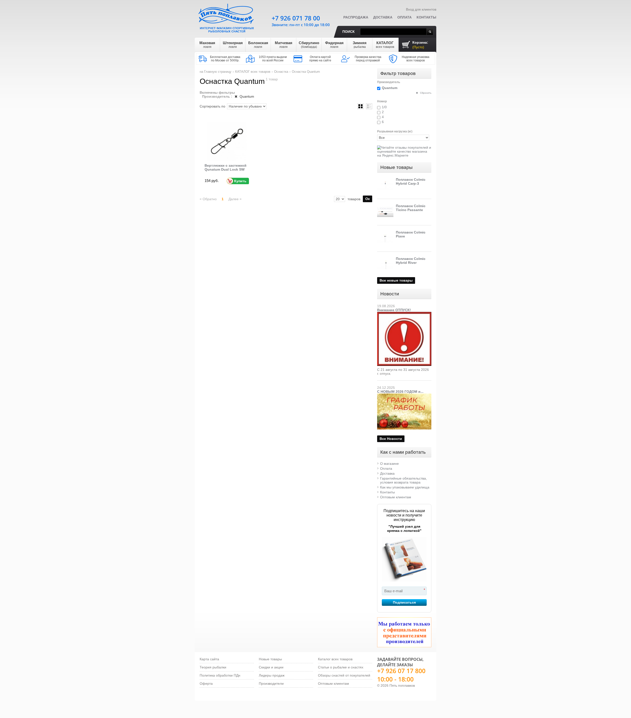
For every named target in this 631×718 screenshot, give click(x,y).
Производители (271, 683)
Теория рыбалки (213, 667)
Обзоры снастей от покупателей (344, 675)
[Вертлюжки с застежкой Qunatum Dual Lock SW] (227, 141)
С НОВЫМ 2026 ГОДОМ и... (400, 392)
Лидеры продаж (271, 675)
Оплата (404, 17)
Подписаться (404, 602)
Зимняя (360, 45)
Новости (389, 293)
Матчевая (283, 45)
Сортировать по (212, 106)
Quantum (246, 96)
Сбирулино (309, 45)
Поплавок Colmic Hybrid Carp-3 (410, 181)
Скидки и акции (271, 667)
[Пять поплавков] (227, 17)
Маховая (207, 45)
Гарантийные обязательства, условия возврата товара (403, 480)
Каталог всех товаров (335, 659)
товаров (354, 199)
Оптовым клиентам (395, 497)
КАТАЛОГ (385, 45)
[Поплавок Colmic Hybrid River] (385, 265)
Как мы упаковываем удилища (404, 487)
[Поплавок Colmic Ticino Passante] (385, 212)
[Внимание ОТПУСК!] (404, 314)
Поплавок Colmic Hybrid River (410, 261)
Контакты (426, 17)
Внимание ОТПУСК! (394, 310)
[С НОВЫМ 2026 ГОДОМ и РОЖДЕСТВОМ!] (404, 395)
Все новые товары (396, 280)
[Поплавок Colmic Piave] (385, 238)
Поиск (348, 32)
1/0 (384, 107)
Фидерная (334, 45)
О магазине (389, 464)
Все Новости (391, 439)
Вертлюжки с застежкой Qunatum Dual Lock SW (225, 167)
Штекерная (233, 45)
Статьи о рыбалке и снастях (340, 667)
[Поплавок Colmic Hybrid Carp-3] (385, 186)
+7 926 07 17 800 (401, 670)
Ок (367, 199)
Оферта (206, 683)
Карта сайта (209, 659)
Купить (240, 181)
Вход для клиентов (421, 9)
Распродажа (355, 17)
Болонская (258, 45)
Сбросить (425, 92)
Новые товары (396, 167)
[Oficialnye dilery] (404, 632)
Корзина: (420, 44)
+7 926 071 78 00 (296, 18)
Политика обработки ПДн (220, 675)
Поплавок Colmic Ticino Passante (410, 208)
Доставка (382, 17)
